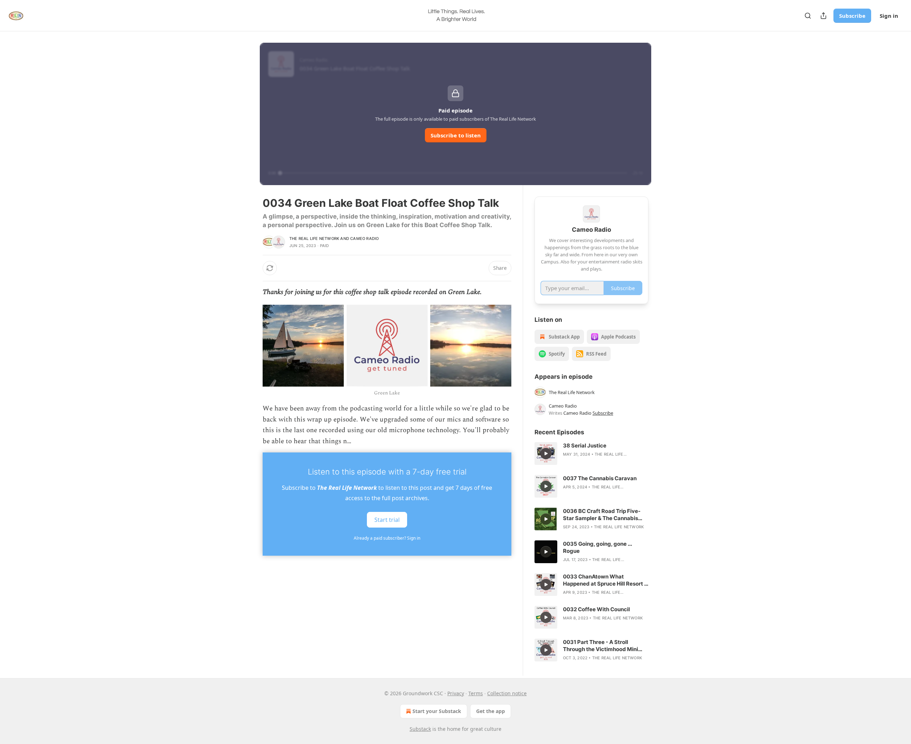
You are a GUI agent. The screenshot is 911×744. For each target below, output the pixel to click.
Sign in (889, 15)
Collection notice (507, 693)
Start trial (387, 520)
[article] (591, 453)
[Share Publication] (823, 16)
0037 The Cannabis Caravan (600, 478)
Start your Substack (436, 711)
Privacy (455, 693)
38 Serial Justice (584, 445)
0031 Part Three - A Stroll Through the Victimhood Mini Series (600, 646)
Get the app (490, 711)
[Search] (808, 16)
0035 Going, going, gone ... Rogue (597, 547)
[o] (546, 453)
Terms (475, 693)
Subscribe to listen (456, 135)
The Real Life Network (314, 238)
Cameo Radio (364, 238)
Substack (420, 728)
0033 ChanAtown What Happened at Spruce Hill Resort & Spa (605, 580)
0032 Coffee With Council (596, 609)
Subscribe (852, 15)
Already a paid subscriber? (387, 538)
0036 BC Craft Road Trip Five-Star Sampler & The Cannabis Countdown (602, 515)
